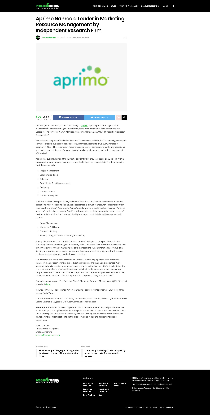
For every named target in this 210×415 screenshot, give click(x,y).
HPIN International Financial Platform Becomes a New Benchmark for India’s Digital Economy (152, 379)
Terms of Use (143, 407)
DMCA (162, 407)
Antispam (153, 407)
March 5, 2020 (65, 37)
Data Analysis (89, 395)
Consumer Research (150, 6)
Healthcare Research (103, 384)
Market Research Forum (104, 6)
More (165, 6)
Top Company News (120, 384)
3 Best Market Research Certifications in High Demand (151, 389)
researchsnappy (49, 37)
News (101, 395)
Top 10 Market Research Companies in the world (152, 384)
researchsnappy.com (48, 407)
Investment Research (128, 6)
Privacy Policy (131, 407)
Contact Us (170, 407)
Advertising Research (88, 384)
